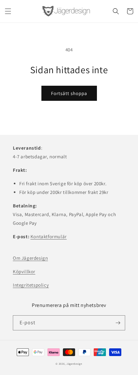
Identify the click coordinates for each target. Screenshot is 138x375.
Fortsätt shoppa (69, 93)
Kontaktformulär (48, 236)
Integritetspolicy (31, 285)
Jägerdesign (74, 363)
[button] (8, 11)
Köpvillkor (24, 271)
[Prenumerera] (118, 322)
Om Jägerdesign (30, 258)
